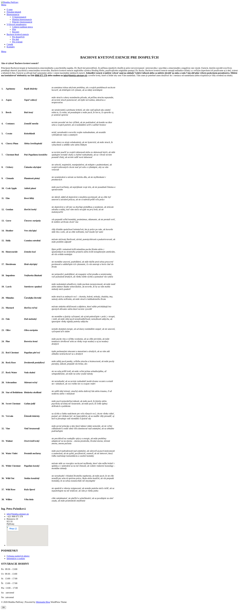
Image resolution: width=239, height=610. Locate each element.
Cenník (10, 44)
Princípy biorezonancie (22, 22)
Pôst (14, 29)
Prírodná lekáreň (14, 12)
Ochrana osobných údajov (18, 556)
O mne (10, 9)
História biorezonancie (22, 19)
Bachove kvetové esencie (18, 34)
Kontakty (11, 47)
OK (3, 607)
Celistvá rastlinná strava (22, 27)
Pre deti (15, 39)
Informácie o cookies (16, 558)
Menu (3, 5)
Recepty (15, 32)
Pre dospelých (18, 37)
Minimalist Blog (43, 602)
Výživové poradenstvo (16, 24)
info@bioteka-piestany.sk (18, 514)
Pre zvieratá (17, 42)
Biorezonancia (13, 14)
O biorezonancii (19, 17)
